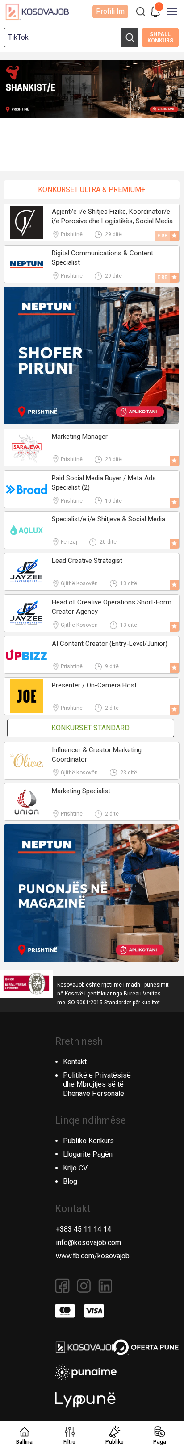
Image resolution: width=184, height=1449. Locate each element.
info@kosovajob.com (88, 1242)
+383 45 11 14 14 (83, 1229)
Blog (70, 1181)
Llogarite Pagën (88, 1154)
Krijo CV (75, 1168)
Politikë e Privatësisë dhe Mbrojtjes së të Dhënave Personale (97, 1084)
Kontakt (75, 1062)
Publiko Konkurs (88, 1141)
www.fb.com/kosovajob (93, 1256)
